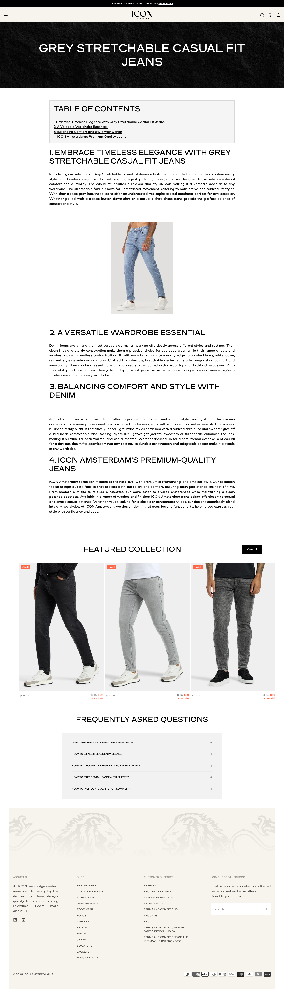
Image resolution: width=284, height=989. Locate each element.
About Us (150, 915)
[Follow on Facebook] (15, 920)
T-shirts (83, 921)
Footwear (85, 909)
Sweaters (84, 945)
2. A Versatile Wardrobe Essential (81, 127)
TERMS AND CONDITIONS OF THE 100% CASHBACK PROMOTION (166, 939)
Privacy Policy (155, 903)
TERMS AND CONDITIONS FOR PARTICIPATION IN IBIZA (164, 929)
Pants (81, 933)
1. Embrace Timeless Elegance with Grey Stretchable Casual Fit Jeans (109, 122)
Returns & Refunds (158, 897)
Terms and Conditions (161, 909)
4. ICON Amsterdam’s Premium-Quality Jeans (90, 136)
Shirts (82, 927)
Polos (81, 915)
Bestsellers (86, 885)
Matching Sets (88, 957)
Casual (127, 174)
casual (101, 184)
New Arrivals (87, 903)
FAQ (146, 921)
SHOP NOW (166, 3)
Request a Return (157, 891)
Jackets (83, 951)
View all (252, 549)
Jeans (81, 939)
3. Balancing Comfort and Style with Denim (88, 132)
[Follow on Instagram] (24, 920)
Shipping (150, 885)
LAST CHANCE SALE (90, 891)
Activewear (86, 897)
